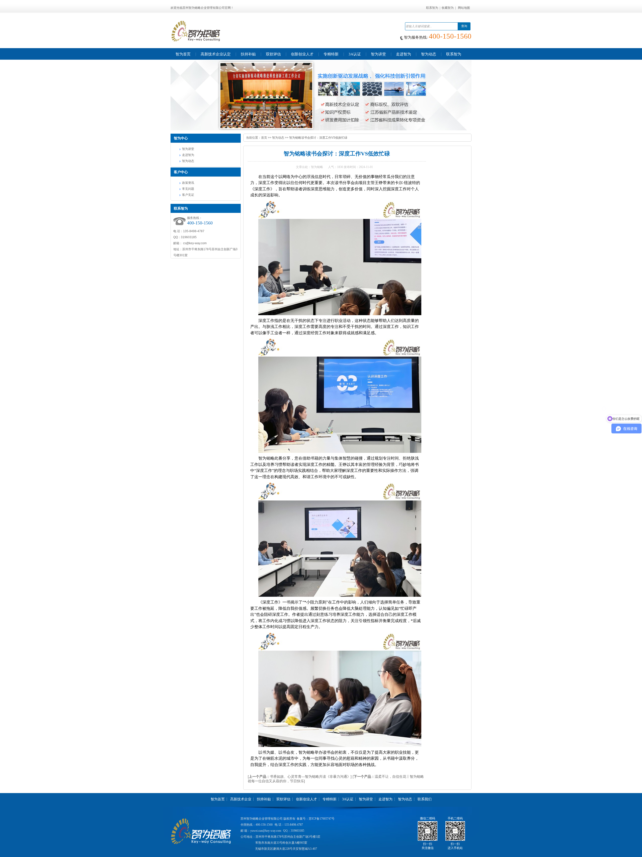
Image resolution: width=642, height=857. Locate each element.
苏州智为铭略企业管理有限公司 (261, 818)
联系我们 (425, 799)
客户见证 (188, 195)
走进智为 (188, 155)
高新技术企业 (240, 799)
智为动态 (188, 161)
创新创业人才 (306, 799)
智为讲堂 (188, 149)
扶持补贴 (264, 799)
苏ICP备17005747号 (322, 818)
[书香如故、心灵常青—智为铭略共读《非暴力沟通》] (300, 777)
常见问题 (188, 189)
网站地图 (464, 8)
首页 (264, 137)
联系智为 (432, 8)
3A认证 (347, 799)
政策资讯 (188, 183)
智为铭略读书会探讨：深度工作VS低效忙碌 (318, 137)
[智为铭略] (321, 95)
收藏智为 (448, 8)
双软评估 (283, 799)
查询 (464, 26)
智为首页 (218, 799)
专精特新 (330, 799)
